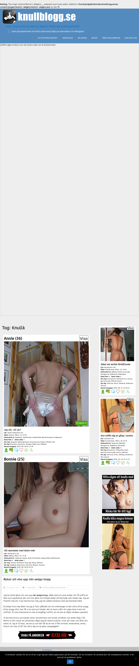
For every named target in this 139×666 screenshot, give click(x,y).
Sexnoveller (67, 38)
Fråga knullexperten (111, 38)
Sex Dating (82, 38)
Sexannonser (61, 588)
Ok (70, 662)
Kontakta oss (131, 38)
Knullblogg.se (46, 650)
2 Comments (30, 588)
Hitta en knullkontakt (48, 38)
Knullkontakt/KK (48, 588)
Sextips (94, 38)
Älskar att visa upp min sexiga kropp (27, 579)
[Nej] (135, 658)
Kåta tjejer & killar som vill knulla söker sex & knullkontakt (43, 26)
